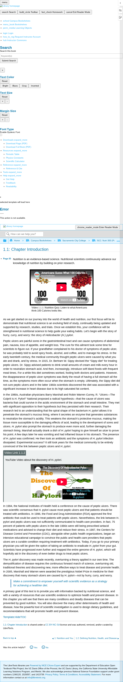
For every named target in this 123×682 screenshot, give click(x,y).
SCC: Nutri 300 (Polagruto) (109, 240)
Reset (5, 81)
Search (8, 234)
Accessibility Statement (90, 674)
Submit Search (9, 60)
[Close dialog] (2, 213)
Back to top (8, 638)
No (47, 647)
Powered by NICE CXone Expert (45, 665)
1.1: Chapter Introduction (15, 624)
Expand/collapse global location (118, 240)
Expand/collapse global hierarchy (6, 241)
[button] (10, 183)
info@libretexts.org (36, 677)
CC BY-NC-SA (52, 624)
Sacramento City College (74, 240)
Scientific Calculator (15, 161)
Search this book (8, 51)
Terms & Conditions (68, 674)
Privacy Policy (51, 674)
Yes (35, 647)
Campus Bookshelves (41, 240)
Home (17, 240)
